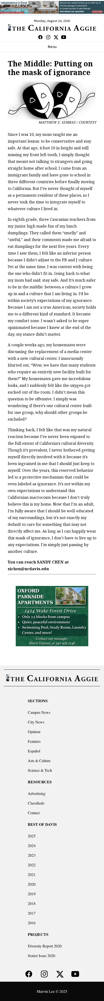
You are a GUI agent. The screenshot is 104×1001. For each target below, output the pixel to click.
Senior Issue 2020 (41, 955)
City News (36, 721)
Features (34, 741)
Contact (34, 812)
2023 (32, 855)
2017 (32, 913)
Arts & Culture (39, 760)
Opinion (34, 731)
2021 (32, 874)
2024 (32, 845)
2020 (32, 884)
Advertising (36, 793)
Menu (52, 46)
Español (34, 750)
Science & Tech (40, 770)
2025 (32, 835)
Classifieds (36, 803)
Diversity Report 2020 (45, 945)
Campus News (39, 712)
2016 (32, 922)
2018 (32, 903)
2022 (32, 864)
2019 (32, 893)
